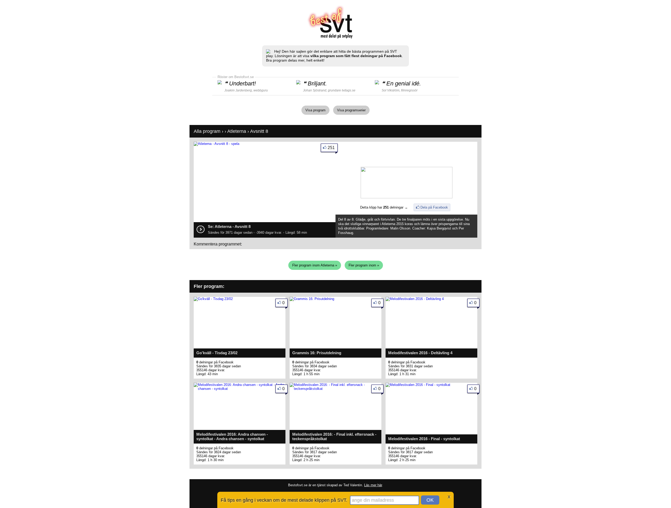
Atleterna (236, 131)
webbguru (260, 90)
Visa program (315, 110)
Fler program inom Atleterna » (314, 265)
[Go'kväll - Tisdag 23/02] (213, 299)
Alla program (207, 131)
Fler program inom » (364, 265)
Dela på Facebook (434, 207)
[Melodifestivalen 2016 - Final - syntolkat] (418, 385)
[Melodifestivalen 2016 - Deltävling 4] (415, 299)
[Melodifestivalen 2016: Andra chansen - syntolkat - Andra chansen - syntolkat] (239, 389)
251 (331, 147)
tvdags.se (348, 90)
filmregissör (409, 90)
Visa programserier (351, 110)
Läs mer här (373, 485)
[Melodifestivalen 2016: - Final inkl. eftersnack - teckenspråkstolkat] (335, 389)
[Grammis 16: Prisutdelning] (312, 299)
